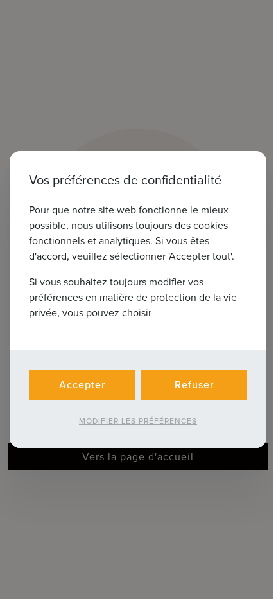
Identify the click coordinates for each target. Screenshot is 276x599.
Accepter (82, 384)
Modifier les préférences (138, 421)
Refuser (194, 384)
